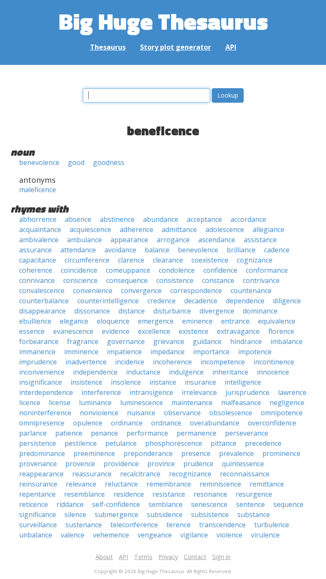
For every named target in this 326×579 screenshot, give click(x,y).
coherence (35, 270)
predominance (42, 453)
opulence (87, 423)
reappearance (41, 473)
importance (211, 351)
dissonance (92, 311)
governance (126, 341)
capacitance (37, 260)
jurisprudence (247, 392)
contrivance (261, 280)
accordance (248, 219)
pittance (223, 443)
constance (218, 280)
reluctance (121, 484)
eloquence (113, 321)
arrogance (173, 239)
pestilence (81, 443)
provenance (38, 463)
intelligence (243, 382)
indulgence (186, 372)
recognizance (190, 473)
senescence (209, 504)
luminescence (141, 402)
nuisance (141, 412)
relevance (81, 484)
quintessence (243, 463)
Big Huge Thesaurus (163, 21)
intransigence (151, 392)
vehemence (111, 535)
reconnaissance (245, 473)
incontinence (273, 361)
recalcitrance (140, 473)
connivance (37, 280)
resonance (210, 494)
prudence (198, 463)
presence (196, 453)
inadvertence (86, 361)
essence (32, 331)
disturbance (172, 311)
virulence (265, 535)
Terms (143, 557)
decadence (200, 300)
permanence (196, 433)
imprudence (38, 361)
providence (121, 463)
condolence (177, 270)
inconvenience (42, 372)
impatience (124, 351)
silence (75, 514)
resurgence (254, 494)
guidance (207, 341)
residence (128, 494)
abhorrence (37, 219)
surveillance (38, 524)
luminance (95, 402)
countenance (251, 290)
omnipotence (282, 412)
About (104, 557)
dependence (245, 300)
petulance (121, 443)
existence (193, 331)
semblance (166, 504)
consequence (127, 280)
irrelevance (199, 392)
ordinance (127, 423)
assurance (35, 250)
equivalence (276, 321)
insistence (86, 382)
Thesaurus (108, 47)
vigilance (194, 535)
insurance (200, 382)
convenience (92, 290)
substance (253, 514)
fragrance (82, 341)
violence (229, 535)
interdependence (46, 392)
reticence (33, 504)
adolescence (224, 229)
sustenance (83, 524)
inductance (143, 372)
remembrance (168, 484)
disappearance (42, 311)
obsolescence (230, 412)
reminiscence (220, 484)
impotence (255, 351)
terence (178, 524)
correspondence (196, 290)
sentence (250, 504)
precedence (263, 443)
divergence (217, 311)
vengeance (155, 535)
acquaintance (40, 229)
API (230, 47)
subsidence (165, 514)
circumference (87, 260)
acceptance (204, 219)
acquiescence (90, 229)
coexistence (209, 260)
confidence (220, 270)
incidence (129, 361)
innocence (273, 372)
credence (161, 300)
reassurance (92, 473)
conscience (80, 280)
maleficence (37, 189)
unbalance (35, 535)
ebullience (35, 321)
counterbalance (44, 300)
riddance (70, 504)
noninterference (45, 412)
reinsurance (38, 484)
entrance (235, 321)
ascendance (216, 239)
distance (131, 311)
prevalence (236, 453)
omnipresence (42, 423)
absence (78, 219)
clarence (131, 260)
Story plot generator (175, 47)
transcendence (222, 524)
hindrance (246, 341)
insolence (126, 382)
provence (80, 463)
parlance (33, 433)
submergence (116, 514)
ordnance (166, 423)
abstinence (117, 219)
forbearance (39, 341)
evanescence (73, 331)
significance (37, 514)
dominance (260, 311)
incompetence (222, 361)
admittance (179, 229)
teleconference (134, 524)
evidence (115, 331)
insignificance (40, 382)
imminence (81, 351)
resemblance (84, 494)
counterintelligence (108, 300)
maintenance (192, 402)
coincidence (79, 270)
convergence (141, 290)
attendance (78, 250)
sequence (288, 504)
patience (68, 433)
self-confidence (116, 504)
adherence (136, 229)
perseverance (246, 433)
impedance (167, 351)
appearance (129, 239)
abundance (160, 219)
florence (281, 331)
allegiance (268, 229)
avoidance (120, 250)
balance (157, 250)
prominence (281, 453)
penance (104, 433)
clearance (168, 260)
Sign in (221, 557)
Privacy (168, 557)
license (59, 402)
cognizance (255, 260)
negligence (287, 402)
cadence (276, 250)
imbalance (286, 341)
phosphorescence (173, 443)
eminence (197, 321)
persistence (37, 443)
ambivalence (39, 239)
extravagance (238, 331)
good (76, 162)
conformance (267, 270)
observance (182, 412)
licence (29, 402)
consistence (175, 280)
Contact (195, 557)
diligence (287, 300)
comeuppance (128, 270)
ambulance (84, 239)
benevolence (39, 162)
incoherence (172, 361)
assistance (260, 239)
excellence (154, 331)
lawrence (292, 392)
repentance (37, 494)
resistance (168, 494)
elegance (74, 321)
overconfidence (272, 423)
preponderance (148, 453)
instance (162, 382)
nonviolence (99, 412)
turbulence (271, 524)
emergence (156, 321)
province (161, 463)
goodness (108, 162)
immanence (37, 351)
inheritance (230, 372)
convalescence (42, 290)
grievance (168, 341)
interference (101, 392)
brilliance (241, 250)
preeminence (94, 453)
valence (72, 535)
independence (95, 372)
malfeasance (241, 402)
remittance (267, 484)
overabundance (214, 423)
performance (147, 433)
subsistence (210, 514)
